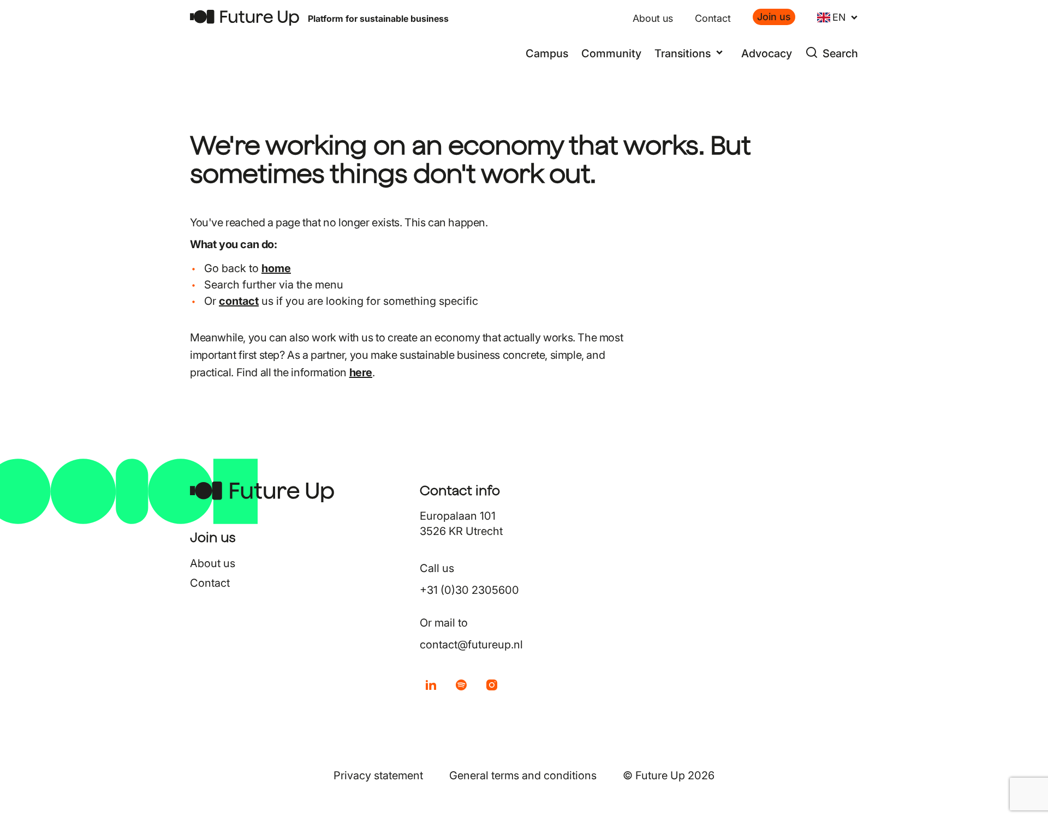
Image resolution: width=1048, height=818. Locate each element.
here (360, 372)
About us (653, 18)
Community (611, 53)
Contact (713, 18)
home (276, 268)
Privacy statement (378, 775)
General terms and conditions (523, 775)
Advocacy (766, 53)
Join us (774, 16)
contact (239, 301)
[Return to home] (244, 18)
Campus (547, 53)
